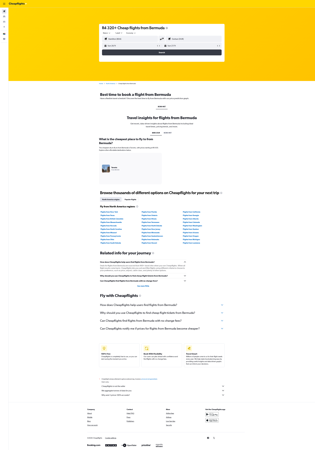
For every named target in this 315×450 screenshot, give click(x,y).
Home (101, 83)
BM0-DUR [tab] (156, 133)
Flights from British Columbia (112, 219)
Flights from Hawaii (149, 243)
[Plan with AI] (4, 26)
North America (110, 83)
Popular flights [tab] (130, 199)
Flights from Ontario (149, 215)
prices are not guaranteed (149, 379)
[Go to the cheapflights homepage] (18, 4)
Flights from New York (109, 212)
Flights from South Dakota (111, 243)
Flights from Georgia (191, 215)
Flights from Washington (192, 226)
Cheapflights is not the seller (113, 386)
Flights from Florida (149, 212)
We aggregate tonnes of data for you (117, 390)
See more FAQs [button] (143, 286)
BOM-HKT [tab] (162, 107)
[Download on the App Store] (212, 420)
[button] (4, 4)
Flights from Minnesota (151, 233)
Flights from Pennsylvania (111, 236)
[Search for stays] (4, 16)
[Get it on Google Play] (212, 414)
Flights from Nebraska (150, 239)
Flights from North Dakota (152, 226)
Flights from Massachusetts (111, 222)
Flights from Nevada (109, 226)
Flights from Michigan (191, 239)
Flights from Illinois (149, 219)
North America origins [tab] (110, 199)
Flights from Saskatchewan (152, 236)
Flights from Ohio (107, 239)
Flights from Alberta (191, 219)
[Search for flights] (4, 11)
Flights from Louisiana (191, 243)
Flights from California (191, 212)
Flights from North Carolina (111, 229)
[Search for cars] (4, 21)
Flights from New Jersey (151, 229)
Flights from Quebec (191, 229)
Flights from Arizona (191, 233)
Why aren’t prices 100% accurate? (116, 395)
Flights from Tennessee (150, 222)
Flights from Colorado (191, 222)
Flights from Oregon (191, 236)
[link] (208, 438)
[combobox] (107, 33)
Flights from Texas (108, 215)
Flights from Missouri (109, 233)
